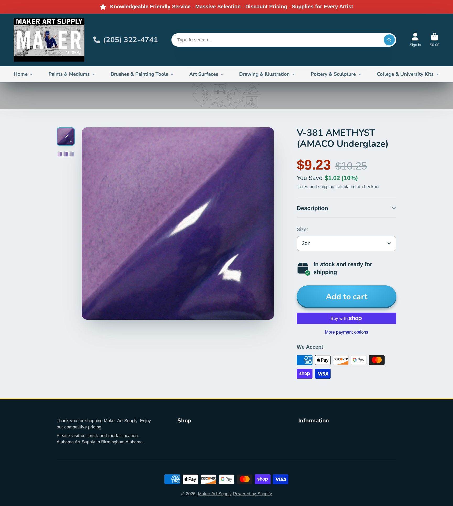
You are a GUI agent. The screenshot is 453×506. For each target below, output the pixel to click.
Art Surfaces (203, 74)
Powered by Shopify (252, 493)
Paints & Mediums (69, 74)
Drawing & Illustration (264, 74)
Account (415, 40)
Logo (49, 40)
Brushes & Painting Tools (139, 74)
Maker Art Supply (215, 493)
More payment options (346, 332)
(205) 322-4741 (130, 40)
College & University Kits (405, 74)
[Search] (389, 40)
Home (21, 74)
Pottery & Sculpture (333, 74)
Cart (434, 40)
